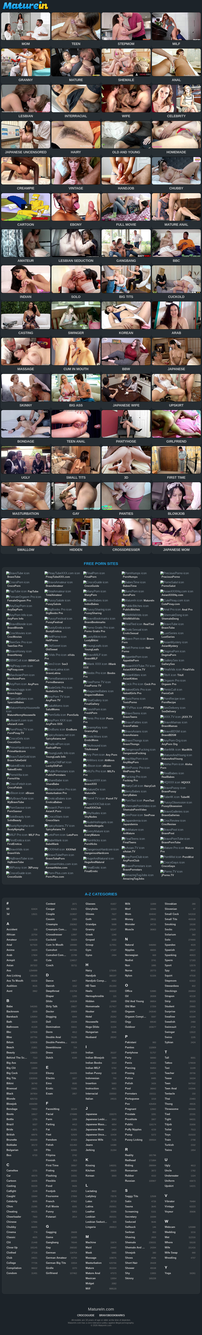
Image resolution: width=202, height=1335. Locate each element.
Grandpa (91, 924)
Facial (49, 1114)
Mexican (91, 1278)
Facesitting (52, 1109)
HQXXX (185, 782)
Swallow (170, 1016)
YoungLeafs (91, 649)
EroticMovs (91, 740)
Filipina (50, 1155)
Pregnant (130, 1109)
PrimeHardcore (16, 751)
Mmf (127, 908)
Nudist (129, 960)
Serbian (130, 1232)
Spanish (170, 949)
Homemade (92, 1006)
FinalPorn (90, 576)
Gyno (89, 955)
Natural (129, 944)
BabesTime (130, 585)
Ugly (167, 1165)
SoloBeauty (14, 820)
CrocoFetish (14, 787)
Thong (169, 1103)
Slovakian (171, 903)
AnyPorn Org (170, 744)
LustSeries (168, 636)
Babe (10, 1006)
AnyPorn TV (53, 700)
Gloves (90, 914)
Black (10, 1093)
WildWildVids (131, 618)
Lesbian (90, 1216)
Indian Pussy (94, 1073)
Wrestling (170, 1257)
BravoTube (13, 576)
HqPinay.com (15, 669)
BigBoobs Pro (54, 613)
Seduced (130, 1221)
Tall (167, 1057)
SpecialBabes (15, 702)
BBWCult (33, 660)
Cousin (50, 919)
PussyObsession (172, 806)
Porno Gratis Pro (94, 631)
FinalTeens (129, 842)
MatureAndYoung (172, 758)
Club (9, 1257)
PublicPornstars (55, 774)
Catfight (11, 1191)
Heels (89, 991)
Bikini (10, 1083)
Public (129, 1124)
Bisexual (12, 1088)
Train (168, 1139)
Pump (128, 1134)
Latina (89, 1206)
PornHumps (130, 576)
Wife (167, 1247)
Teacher (169, 1073)
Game (49, 1237)
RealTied (148, 624)
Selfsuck (130, 1226)
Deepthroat (52, 991)
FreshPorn (90, 713)
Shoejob (130, 1252)
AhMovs (109, 760)
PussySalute (53, 604)
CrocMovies (14, 636)
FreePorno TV (92, 685)
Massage (91, 1257)
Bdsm (10, 1042)
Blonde (11, 1098)
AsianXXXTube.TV (134, 669)
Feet (48, 1134)
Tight (168, 1119)
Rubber (129, 1175)
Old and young (134, 1001)
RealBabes (168, 776)
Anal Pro (187, 609)
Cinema (11, 1232)
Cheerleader (14, 1216)
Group (89, 944)
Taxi (167, 1067)
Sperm (169, 960)
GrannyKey (91, 731)
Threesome (171, 1109)
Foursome (52, 1196)
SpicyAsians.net (55, 738)
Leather (90, 1211)
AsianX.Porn (53, 811)
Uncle (168, 1170)
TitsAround (91, 749)
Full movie (52, 1206)
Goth (89, 919)
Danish (50, 985)
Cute (48, 960)
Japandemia (130, 824)
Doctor (50, 1011)
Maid (89, 1247)
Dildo (49, 1001)
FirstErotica (14, 844)
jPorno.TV (168, 875)
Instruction (92, 1088)
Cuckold (51, 939)
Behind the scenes (18, 1057)
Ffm (48, 1150)
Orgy (128, 1021)
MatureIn (149, 600)
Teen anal (171, 1088)
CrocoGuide (14, 876)
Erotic (49, 1088)
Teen (167, 1083)
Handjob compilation (99, 980)
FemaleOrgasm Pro (19, 600)
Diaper (50, 996)
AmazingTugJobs (133, 878)
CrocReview (169, 824)
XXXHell (71, 849)
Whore (169, 1242)
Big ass (11, 1062)
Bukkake (12, 1144)
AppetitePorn (131, 660)
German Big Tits (56, 1262)
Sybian (169, 1042)
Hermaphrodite (95, 996)
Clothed (11, 1252)
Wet (167, 1237)
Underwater (172, 1175)
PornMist (188, 857)
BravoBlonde (15, 627)
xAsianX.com (15, 724)
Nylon (128, 975)
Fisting (50, 1170)
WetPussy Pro (131, 771)
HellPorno (52, 640)
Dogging (51, 1016)
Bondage (12, 1109)
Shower (129, 1268)
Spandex (170, 944)
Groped (90, 939)
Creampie (52, 924)
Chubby (11, 1226)
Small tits (171, 919)
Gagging (51, 1232)
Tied (167, 1114)
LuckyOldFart (54, 765)
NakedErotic (14, 769)
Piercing (130, 1067)
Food (49, 1185)
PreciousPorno (171, 576)
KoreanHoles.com (56, 867)
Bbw (9, 1037)
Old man (130, 1006)
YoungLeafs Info (56, 756)
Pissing (129, 1073)
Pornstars (131, 1093)
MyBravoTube (15, 802)
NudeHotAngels (93, 825)
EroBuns (71, 729)
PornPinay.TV (15, 733)
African (11, 934)
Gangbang (52, 1242)
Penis (128, 1062)
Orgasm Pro (169, 684)
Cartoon (11, 1180)
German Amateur (56, 1257)
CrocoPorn (14, 585)
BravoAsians (130, 735)
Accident (12, 929)
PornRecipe (169, 702)
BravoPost (168, 833)
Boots (10, 1114)
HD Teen (91, 985)
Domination (53, 1026)
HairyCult (149, 786)
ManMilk (187, 749)
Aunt (9, 991)
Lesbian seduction (97, 1221)
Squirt (168, 975)
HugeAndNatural (94, 862)
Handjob (91, 975)
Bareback (12, 1016)
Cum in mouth (54, 944)
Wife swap (171, 1252)
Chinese (11, 1221)
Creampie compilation (59, 929)
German (51, 1252)
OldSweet (51, 649)
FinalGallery (91, 703)
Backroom (13, 1011)
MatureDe (90, 793)
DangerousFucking (134, 753)
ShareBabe (52, 784)
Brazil (10, 1124)
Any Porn (111, 754)
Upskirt (169, 1185)
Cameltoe (12, 1170)
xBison (29, 793)
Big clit (11, 1067)
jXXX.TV (187, 716)
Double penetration (57, 1042)
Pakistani (130, 1042)
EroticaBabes (54, 802)
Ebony (50, 1073)
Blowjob (12, 1103)
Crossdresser (54, 934)
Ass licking (14, 975)
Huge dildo (92, 1026)
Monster (130, 924)
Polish (129, 1083)
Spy (167, 970)
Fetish (49, 1144)
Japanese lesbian (97, 1119)
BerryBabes (130, 795)
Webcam (170, 1226)
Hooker (90, 1011)
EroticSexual (130, 633)
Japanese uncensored (99, 1134)
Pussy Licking (133, 1139)
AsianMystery (170, 645)
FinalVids (188, 669)
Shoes (129, 1257)
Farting (50, 1124)
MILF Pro (34, 834)
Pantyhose (131, 1052)
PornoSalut (168, 585)
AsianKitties (130, 678)
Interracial (92, 1093)
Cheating (12, 1211)
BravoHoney (14, 654)
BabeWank (52, 844)
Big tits (11, 1078)
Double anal (53, 1037)
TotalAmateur (54, 595)
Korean (90, 1175)
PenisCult (167, 693)
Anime (10, 949)
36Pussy (33, 867)
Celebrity (12, 1201)
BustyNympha (15, 829)
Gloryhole (92, 908)
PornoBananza (55, 682)
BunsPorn (129, 595)
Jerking (90, 1150)
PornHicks (90, 844)
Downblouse (53, 1047)
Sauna (129, 1206)
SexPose (149, 815)
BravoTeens (130, 716)
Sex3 (65, 664)
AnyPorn (33, 684)
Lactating (91, 1191)
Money (129, 919)
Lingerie (91, 1226)
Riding (129, 1165)
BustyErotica (53, 631)
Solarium (170, 934)
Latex (89, 1201)
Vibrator (170, 1201)
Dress (49, 1052)
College (11, 1262)
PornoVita (13, 778)
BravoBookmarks (94, 622)
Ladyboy (91, 1196)
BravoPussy (169, 791)
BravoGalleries (171, 815)
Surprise (170, 1011)
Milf (88, 1288)
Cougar (50, 908)
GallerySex (168, 664)
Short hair (131, 1262)
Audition (12, 985)
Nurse (128, 970)
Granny (90, 929)
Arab (9, 955)
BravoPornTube (171, 842)
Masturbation (94, 1262)
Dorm (49, 1032)
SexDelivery (169, 711)
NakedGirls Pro (132, 693)
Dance (49, 980)
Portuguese (132, 1098)
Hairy (89, 970)
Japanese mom (95, 1129)
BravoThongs (131, 744)
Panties (129, 1047)
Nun (127, 965)
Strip (168, 1001)
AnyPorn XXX (54, 724)
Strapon (169, 996)
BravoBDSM (169, 735)
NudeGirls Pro (54, 691)
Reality (129, 1155)
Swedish (170, 1021)
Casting (11, 1185)
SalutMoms (53, 709)
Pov (127, 1103)
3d (8, 914)
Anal (9, 944)
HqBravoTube (15, 862)
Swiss (168, 1037)
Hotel (89, 1016)
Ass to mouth (15, 980)
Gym (88, 949)
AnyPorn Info (15, 618)
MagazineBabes (94, 694)
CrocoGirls (14, 742)
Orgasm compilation (138, 1016)
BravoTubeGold (16, 760)
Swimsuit (170, 1026)
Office (128, 991)
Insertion (91, 1083)
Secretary (131, 1216)
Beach (10, 1047)
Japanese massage (97, 1124)
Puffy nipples (133, 1129)
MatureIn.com (25, 6)
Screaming (131, 1211)
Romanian (131, 1170)
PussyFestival (54, 622)
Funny (50, 1211)
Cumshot (51, 949)
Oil (127, 996)
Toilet (168, 1129)
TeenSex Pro (15, 645)
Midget (90, 1283)
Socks (168, 929)
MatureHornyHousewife (21, 714)
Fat (48, 1129)
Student (169, 1006)
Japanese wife (94, 1139)
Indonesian (92, 1078)
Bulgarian (12, 1150)
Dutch (49, 1057)
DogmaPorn (169, 654)
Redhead (130, 1160)
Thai (167, 1098)
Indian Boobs (94, 1062)
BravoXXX (90, 784)
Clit (9, 1242)
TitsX (180, 675)
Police (129, 1078)
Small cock (172, 914)
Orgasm (130, 1011)
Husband (91, 1037)
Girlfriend (52, 1273)
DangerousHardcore (96, 853)
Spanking (170, 955)
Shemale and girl (136, 1247)
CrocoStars (52, 820)
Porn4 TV (111, 798)
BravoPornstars (132, 869)
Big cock (12, 1073)
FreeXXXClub (92, 807)
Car (9, 1175)
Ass (9, 970)
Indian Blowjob (95, 1057)
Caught (11, 1196)
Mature (90, 1268)
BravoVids (13, 853)
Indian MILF (93, 1067)
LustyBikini (91, 640)
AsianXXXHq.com (172, 595)
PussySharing (93, 613)
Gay (48, 1247)
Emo (49, 1083)
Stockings (171, 991)
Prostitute (131, 1119)
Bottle (10, 1119)
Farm (49, 1119)
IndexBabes (91, 604)
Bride (10, 1129)
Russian (130, 1180)
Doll (48, 1021)
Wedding (170, 1232)
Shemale (130, 1242)
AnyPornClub (131, 860)
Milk (127, 903)
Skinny (129, 1278)
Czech (49, 965)
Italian (89, 1098)
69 (8, 908)
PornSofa (73, 714)
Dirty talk (51, 1006)
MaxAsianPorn (16, 678)
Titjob (168, 1124)
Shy (127, 1273)
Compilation (14, 1268)
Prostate (130, 1114)
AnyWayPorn (131, 762)
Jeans (89, 1144)
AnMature (129, 833)
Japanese (91, 1114)
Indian (89, 1052)
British (11, 1134)
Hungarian (92, 1032)
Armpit (11, 960)
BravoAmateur (54, 585)
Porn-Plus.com (55, 876)
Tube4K (185, 797)
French (50, 1201)
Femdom (51, 1139)
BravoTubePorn (55, 858)
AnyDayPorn (14, 609)
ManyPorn (90, 595)
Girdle (49, 1268)
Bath (9, 1021)
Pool (128, 1088)
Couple (50, 914)
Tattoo (168, 1062)
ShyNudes (90, 816)
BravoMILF (91, 658)
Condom (12, 1273)
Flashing (51, 1175)
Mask (89, 1252)
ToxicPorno (130, 702)
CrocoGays (168, 866)
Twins (168, 1150)
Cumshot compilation (59, 955)
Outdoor (130, 1026)
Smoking (170, 924)
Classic (11, 1237)
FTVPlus (148, 707)
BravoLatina (53, 673)
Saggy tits (131, 1196)
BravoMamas (169, 726)
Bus (9, 1155)
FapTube (33, 591)
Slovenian (171, 908)
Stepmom (171, 980)
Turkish (169, 1144)
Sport (168, 965)
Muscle (129, 929)
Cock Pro (150, 684)
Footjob (50, 1191)
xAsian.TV (129, 851)
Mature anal (93, 1273)
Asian (10, 965)
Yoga (168, 1273)
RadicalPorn (53, 747)
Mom (128, 914)
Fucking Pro (130, 780)
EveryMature (92, 834)
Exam (49, 1093)
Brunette (12, 1139)
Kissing (90, 1165)
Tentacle (170, 1093)
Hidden (90, 1001)
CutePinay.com (171, 604)
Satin (128, 1201)
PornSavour (14, 811)
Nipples (129, 949)
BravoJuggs (14, 693)
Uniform (170, 1180)
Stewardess (172, 985)
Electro (50, 1078)
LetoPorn (72, 834)
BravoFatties (130, 726)
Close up (12, 1247)
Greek (89, 934)
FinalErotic (91, 871)
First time (52, 1165)
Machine (91, 1242)
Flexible (51, 1180)
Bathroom (13, 1026)
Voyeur (169, 1211)
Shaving (130, 1237)
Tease (168, 1078)
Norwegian (131, 955)
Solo (167, 939)
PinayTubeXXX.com (58, 576)
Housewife (92, 1021)
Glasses (90, 903)
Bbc (9, 1032)
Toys (167, 1134)
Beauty (11, 1052)
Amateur (12, 939)
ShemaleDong (170, 618)
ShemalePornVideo (135, 809)
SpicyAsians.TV (55, 829)
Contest (50, 903)
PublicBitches (131, 609)
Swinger (170, 1032)
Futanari (51, 1216)
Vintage (169, 1206)
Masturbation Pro (56, 793)
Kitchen (90, 1170)
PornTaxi (148, 800)
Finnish (50, 1160)
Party (128, 1057)
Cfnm (10, 1206)
